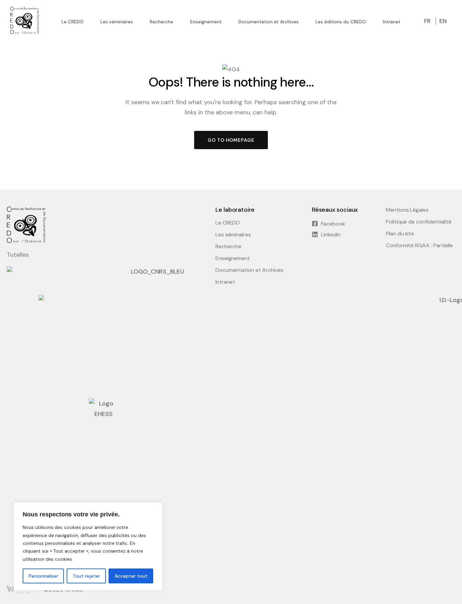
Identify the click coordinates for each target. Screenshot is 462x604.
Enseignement (232, 258)
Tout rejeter (86, 576)
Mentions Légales (407, 210)
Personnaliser (43, 576)
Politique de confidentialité (419, 221)
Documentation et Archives (249, 270)
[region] (88, 546)
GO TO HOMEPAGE (231, 140)
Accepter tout (131, 576)
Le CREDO (227, 222)
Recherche (228, 246)
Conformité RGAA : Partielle (419, 245)
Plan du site (400, 233)
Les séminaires (233, 234)
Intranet (225, 282)
